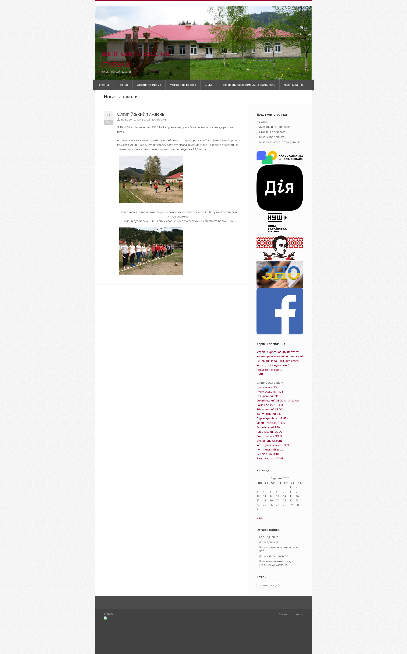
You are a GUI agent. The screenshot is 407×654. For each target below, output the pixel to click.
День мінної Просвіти (273, 556)
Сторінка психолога (272, 132)
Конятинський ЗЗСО (270, 414)
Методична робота (183, 85)
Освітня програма (149, 85)
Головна (103, 85)
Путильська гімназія (270, 391)
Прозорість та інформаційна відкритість (248, 85)
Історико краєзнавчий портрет (277, 352)
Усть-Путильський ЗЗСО (272, 445)
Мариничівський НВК (270, 423)
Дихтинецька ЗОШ (269, 440)
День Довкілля (269, 542)
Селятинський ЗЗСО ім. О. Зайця (278, 400)
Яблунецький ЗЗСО (269, 409)
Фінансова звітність (272, 137)
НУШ (259, 374)
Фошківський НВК (268, 427)
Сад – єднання (268, 537)
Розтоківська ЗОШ (269, 436)
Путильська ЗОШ (268, 387)
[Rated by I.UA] (152, 633)
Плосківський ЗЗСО (269, 432)
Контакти (298, 614)
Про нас (123, 85)
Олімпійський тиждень (140, 114)
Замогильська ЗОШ (269, 458)
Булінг (263, 122)
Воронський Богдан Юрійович (145, 119)
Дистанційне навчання (274, 127)
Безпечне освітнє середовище (280, 142)
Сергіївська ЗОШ (267, 454)
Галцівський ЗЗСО (268, 396)
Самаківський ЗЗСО (269, 405)
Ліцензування (293, 85)
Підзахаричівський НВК (272, 418)
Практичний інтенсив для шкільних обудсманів (276, 563)
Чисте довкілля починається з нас (279, 549)
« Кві (259, 518)
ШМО (208, 85)
